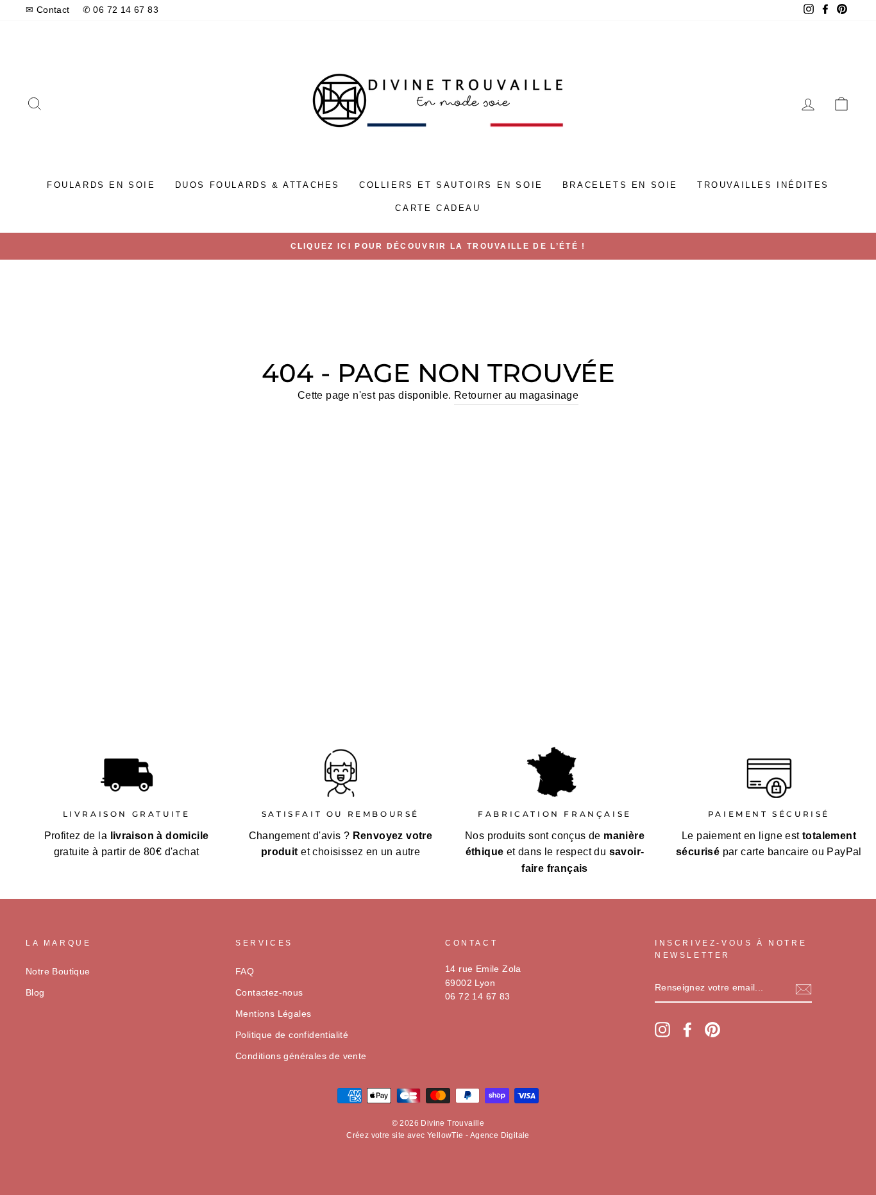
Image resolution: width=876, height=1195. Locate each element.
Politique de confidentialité (291, 1035)
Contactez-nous (269, 993)
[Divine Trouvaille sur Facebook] (687, 1029)
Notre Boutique (58, 971)
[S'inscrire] (803, 988)
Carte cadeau (437, 208)
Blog (35, 993)
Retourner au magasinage (516, 395)
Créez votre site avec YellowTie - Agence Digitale (438, 1135)
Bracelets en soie (620, 185)
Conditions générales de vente (301, 1056)
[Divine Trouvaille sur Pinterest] (712, 1029)
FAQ (244, 971)
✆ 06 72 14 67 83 (120, 10)
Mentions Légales (273, 1014)
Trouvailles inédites (763, 185)
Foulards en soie (101, 185)
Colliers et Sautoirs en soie (451, 185)
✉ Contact (48, 10)
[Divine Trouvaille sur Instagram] (662, 1029)
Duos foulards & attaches (257, 185)
